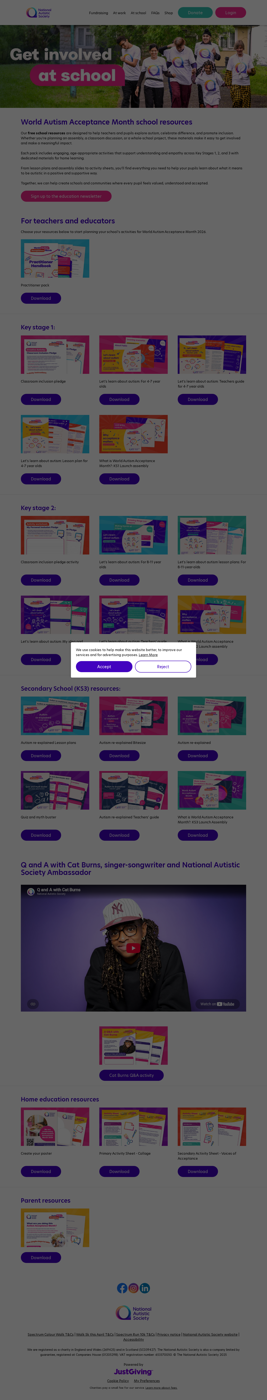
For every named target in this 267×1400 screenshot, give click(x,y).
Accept (104, 666)
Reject (163, 666)
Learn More (148, 655)
